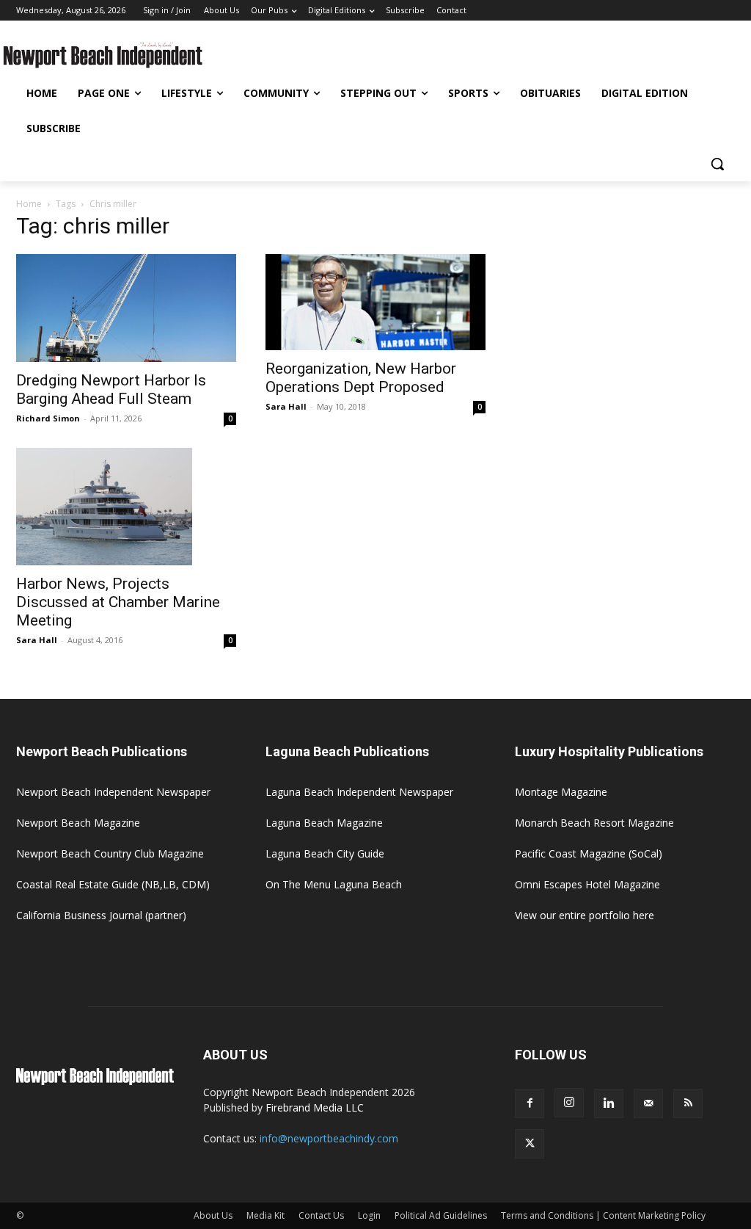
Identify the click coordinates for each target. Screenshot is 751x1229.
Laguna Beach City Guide (324, 853)
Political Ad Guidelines (441, 1215)
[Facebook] (529, 1103)
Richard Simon (48, 418)
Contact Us (321, 1215)
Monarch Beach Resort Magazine (594, 823)
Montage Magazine (561, 792)
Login (369, 1215)
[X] (529, 1144)
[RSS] (688, 1103)
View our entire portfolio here (584, 915)
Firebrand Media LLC (314, 1107)
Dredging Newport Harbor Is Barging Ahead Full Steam (111, 389)
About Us (213, 1215)
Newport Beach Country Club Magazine (110, 853)
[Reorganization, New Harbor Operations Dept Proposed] (375, 302)
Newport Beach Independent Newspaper (113, 792)
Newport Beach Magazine (78, 823)
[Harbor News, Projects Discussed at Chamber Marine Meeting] (126, 506)
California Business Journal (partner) (101, 915)
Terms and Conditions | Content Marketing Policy (603, 1215)
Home (29, 203)
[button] (717, 163)
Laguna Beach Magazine (324, 823)
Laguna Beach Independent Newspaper (359, 792)
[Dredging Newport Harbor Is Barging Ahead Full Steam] (126, 308)
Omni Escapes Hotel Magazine (587, 884)
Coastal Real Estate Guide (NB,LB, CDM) (113, 884)
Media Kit (265, 1215)
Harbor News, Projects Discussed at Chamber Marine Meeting (118, 602)
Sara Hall (286, 406)
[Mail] (648, 1103)
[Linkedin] (608, 1103)
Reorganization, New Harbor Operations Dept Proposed (360, 378)
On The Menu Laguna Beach (333, 884)
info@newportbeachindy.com (329, 1138)
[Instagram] (569, 1102)
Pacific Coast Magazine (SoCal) (588, 853)
